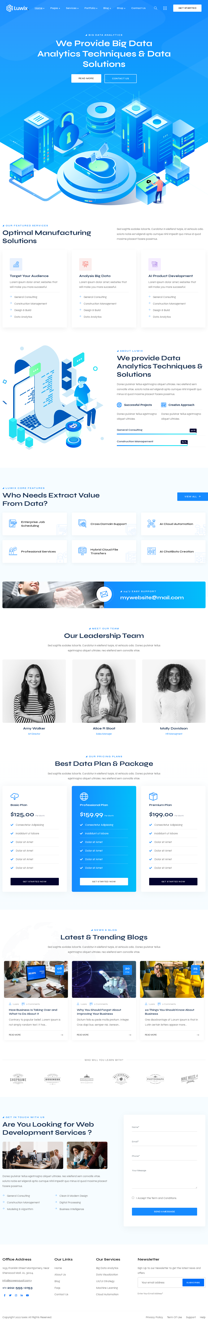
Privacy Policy (154, 1317)
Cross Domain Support (109, 524)
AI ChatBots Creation (177, 551)
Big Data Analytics (107, 1268)
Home (38, 8)
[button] (197, 697)
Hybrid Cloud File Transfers (104, 551)
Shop (120, 8)
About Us (60, 1274)
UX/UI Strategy (105, 1281)
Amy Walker (34, 728)
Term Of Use (174, 1317)
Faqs (57, 1288)
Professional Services (38, 551)
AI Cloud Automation (176, 524)
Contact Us (138, 8)
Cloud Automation (107, 1294)
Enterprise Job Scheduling (33, 523)
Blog (106, 8)
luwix (16, 1004)
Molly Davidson (174, 728)
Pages (54, 8)
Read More (15, 1035)
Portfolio (89, 8)
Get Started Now (35, 881)
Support (191, 1317)
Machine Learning (107, 1288)
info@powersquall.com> (17, 1280)
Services (71, 8)
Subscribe (193, 1282)
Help (203, 1317)
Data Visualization (107, 1274)
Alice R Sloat (104, 728)
